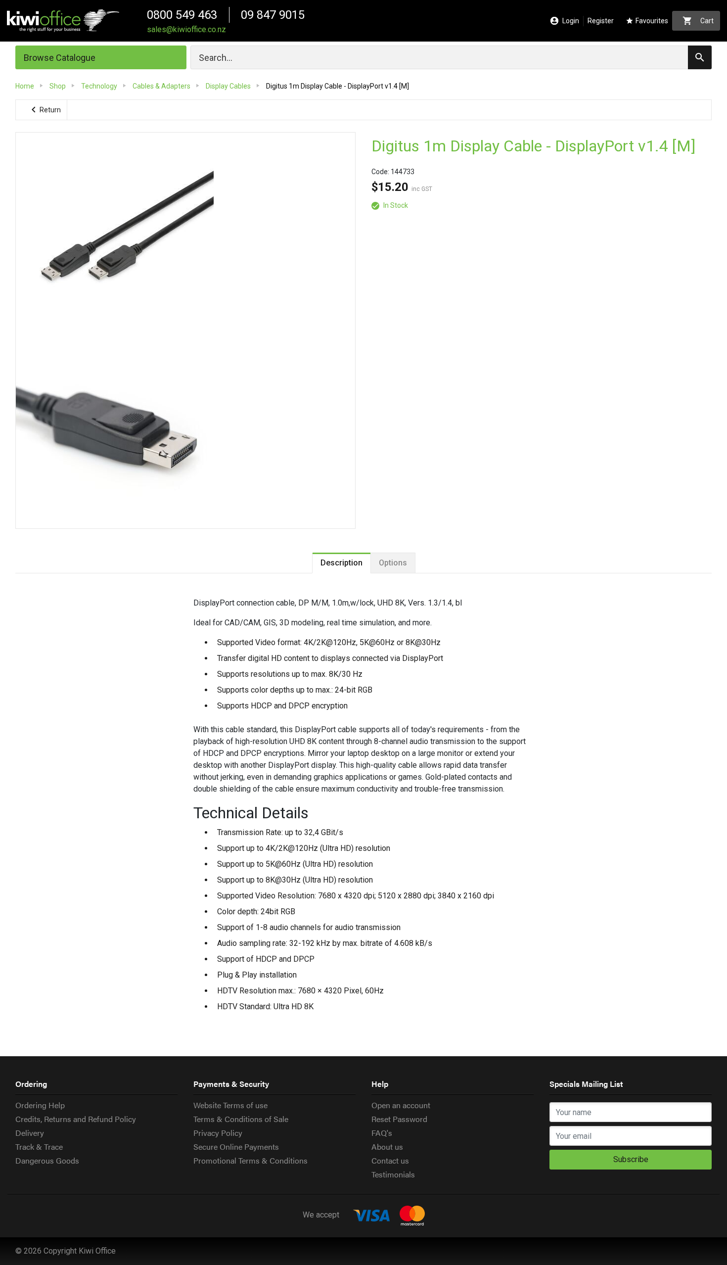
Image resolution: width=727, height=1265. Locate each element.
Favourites (647, 21)
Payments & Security (231, 1083)
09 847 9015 (273, 15)
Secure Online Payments (236, 1146)
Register (601, 21)
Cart (698, 21)
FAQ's (381, 1132)
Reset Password (399, 1118)
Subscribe (630, 1159)
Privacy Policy (217, 1132)
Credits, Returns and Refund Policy (75, 1118)
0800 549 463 (182, 15)
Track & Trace (39, 1146)
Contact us (390, 1160)
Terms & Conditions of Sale (240, 1118)
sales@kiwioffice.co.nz (186, 29)
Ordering (31, 1083)
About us (387, 1146)
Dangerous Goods (47, 1160)
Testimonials (393, 1174)
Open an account (400, 1105)
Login (564, 21)
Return (44, 110)
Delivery (29, 1132)
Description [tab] (341, 562)
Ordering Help (40, 1105)
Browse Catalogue (59, 57)
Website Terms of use (230, 1105)
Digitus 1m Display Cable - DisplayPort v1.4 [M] (533, 146)
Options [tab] (393, 562)
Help (379, 1083)
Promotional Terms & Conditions (250, 1160)
